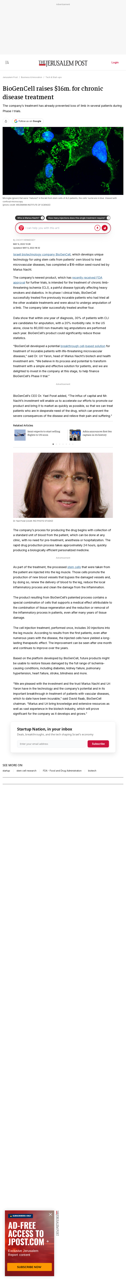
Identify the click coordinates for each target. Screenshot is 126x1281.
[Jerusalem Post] (63, 63)
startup (6, 770)
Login (115, 62)
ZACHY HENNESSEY (25, 240)
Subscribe (98, 744)
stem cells (74, 567)
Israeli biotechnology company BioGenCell (42, 254)
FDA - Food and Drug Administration (62, 770)
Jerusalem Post (10, 77)
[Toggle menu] (7, 62)
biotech (92, 770)
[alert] (29, 1243)
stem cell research (26, 770)
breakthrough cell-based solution (83, 346)
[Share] (6, 121)
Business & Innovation (31, 77)
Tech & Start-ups (53, 77)
